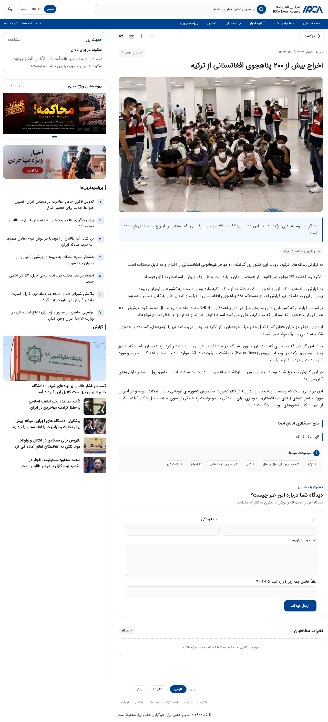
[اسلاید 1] (54, 136)
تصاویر (211, 23)
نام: (313, 519)
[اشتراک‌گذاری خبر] (121, 36)
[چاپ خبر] (131, 36)
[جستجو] (261, 9)
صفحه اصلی (311, 23)
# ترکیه (312, 464)
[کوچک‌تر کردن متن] (152, 36)
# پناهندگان (174, 464)
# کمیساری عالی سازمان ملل (281, 464)
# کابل (250, 464)
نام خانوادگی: (210, 519)
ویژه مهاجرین (189, 23)
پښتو (23, 9)
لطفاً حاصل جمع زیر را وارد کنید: (286, 581)
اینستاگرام (172, 702)
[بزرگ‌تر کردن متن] (141, 36)
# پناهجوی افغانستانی (223, 464)
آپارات (125, 702)
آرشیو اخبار (257, 23)
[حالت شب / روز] (10, 9)
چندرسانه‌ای (233, 23)
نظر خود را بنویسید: (302, 540)
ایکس (139, 702)
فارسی (50, 9)
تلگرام (203, 702)
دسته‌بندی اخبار (284, 23)
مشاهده (13, 40)
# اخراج (196, 464)
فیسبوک (154, 702)
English (37, 9)
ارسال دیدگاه (300, 606)
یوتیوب (188, 702)
